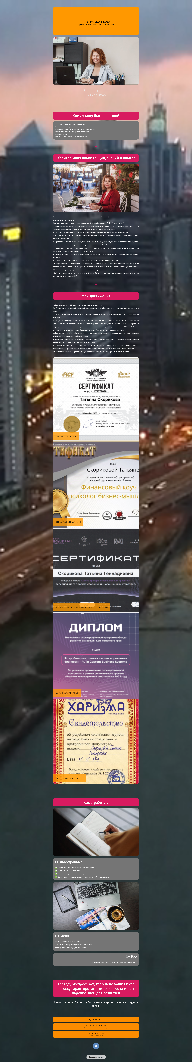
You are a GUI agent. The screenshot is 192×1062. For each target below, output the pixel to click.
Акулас (100, 1057)
